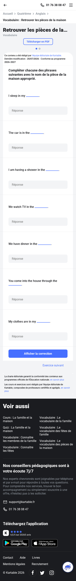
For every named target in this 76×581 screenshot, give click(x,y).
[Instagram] (52, 573)
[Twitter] (42, 573)
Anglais (41, 13)
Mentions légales (14, 564)
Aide (22, 557)
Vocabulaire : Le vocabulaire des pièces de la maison (56, 444)
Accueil (8, 13)
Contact (8, 557)
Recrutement (40, 564)
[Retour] (6, 5)
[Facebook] (33, 573)
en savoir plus (57, 379)
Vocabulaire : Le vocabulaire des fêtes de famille (55, 431)
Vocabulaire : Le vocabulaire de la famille (55, 419)
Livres (36, 557)
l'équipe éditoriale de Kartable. (47, 55)
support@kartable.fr (22, 502)
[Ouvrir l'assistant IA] (68, 567)
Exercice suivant (53, 365)
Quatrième (24, 13)
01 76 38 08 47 (56, 5)
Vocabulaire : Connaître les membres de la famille (19, 439)
